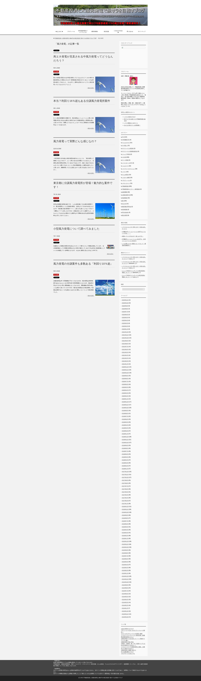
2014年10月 (125, 582)
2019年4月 (125, 425)
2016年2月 (125, 535)
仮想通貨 (124, 192)
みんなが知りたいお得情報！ (132, 125)
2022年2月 (125, 326)
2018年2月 (125, 465)
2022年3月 (125, 323)
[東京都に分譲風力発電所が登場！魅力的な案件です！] (105, 217)
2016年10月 (125, 512)
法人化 (124, 203)
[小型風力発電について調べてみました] (110, 247)
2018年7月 (125, 451)
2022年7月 (125, 311)
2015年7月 (125, 556)
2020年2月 (125, 396)
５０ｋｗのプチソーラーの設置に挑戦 (131, 633)
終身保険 (124, 209)
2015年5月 (125, 561)
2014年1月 (125, 608)
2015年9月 (125, 550)
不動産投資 (125, 186)
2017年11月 (125, 474)
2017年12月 (125, 471)
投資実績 (124, 198)
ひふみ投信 (125, 174)
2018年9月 (125, 445)
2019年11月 (125, 404)
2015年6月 (125, 559)
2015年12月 (125, 541)
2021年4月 (125, 355)
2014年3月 (125, 602)
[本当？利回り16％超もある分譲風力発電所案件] (105, 131)
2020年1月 (125, 399)
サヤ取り (124, 145)
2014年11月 (125, 579)
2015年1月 (125, 573)
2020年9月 (125, 375)
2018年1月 (125, 468)
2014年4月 (125, 599)
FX (123, 137)
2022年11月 (125, 300)
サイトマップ (141, 31)
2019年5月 (125, 422)
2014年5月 (125, 596)
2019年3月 (125, 428)
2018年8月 (125, 448)
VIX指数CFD (125, 139)
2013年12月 (125, 611)
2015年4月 (125, 564)
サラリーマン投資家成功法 (129, 151)
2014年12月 (125, 576)
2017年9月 (125, 480)
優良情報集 (94, 31)
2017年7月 (125, 486)
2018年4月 (125, 460)
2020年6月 (125, 384)
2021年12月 (125, 332)
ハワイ (124, 171)
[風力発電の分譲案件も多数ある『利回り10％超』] (105, 294)
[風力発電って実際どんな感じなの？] (105, 172)
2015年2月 (125, 570)
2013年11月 (125, 614)
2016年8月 (125, 518)
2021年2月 (125, 361)
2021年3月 (125, 358)
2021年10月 (125, 338)
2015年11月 (125, 544)
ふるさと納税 (126, 177)
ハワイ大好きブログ (129, 116)
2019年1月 (125, 433)
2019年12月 (125, 402)
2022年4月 (125, 320)
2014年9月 (125, 585)
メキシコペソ (126, 183)
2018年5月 (125, 457)
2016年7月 (125, 521)
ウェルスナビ (126, 142)
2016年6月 (125, 524)
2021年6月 (125, 349)
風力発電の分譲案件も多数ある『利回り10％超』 (83, 263)
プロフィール (71, 31)
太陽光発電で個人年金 (127, 642)
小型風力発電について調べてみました (76, 228)
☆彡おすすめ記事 (118, 31)
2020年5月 (125, 387)
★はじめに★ (59, 31)
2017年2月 (125, 500)
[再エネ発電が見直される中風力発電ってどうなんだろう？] (105, 91)
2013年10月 (125, 617)
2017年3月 (125, 497)
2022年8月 (125, 308)
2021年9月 (125, 340)
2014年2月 (125, 605)
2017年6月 (125, 489)
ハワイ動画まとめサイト (131, 123)
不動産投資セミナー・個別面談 (131, 189)
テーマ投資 (125, 160)
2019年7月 (125, 416)
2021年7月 (125, 346)
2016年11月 (125, 509)
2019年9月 (125, 410)
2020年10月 (125, 372)
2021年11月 (125, 335)
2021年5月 (125, 352)
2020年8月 (125, 378)
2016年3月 (125, 532)
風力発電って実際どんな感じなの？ (75, 141)
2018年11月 (125, 439)
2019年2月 (125, 431)
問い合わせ (130, 31)
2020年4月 (125, 390)
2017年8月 (125, 483)
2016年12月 (125, 506)
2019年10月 (125, 407)
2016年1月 (125, 538)
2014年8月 (125, 588)
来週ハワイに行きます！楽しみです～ (132, 236)
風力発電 (56, 71)
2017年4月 (125, 495)
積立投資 (106, 31)
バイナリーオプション (128, 169)
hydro (130, 258)
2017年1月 (125, 503)
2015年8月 (125, 553)
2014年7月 (125, 590)
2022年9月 (125, 306)
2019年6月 (125, 419)
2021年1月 (125, 364)
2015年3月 (125, 567)
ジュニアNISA (126, 154)
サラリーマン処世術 (127, 148)
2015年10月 (125, 547)
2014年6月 (125, 593)
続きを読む (91, 88)
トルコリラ (125, 166)
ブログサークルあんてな (128, 653)
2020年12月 (125, 367)
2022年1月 (125, 329)
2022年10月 (125, 303)
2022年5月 (125, 317)
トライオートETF (127, 163)
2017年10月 (125, 477)
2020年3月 (125, 393)
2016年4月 (125, 529)
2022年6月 (125, 314)
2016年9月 (125, 515)
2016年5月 (125, 527)
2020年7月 (125, 381)
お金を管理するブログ (127, 628)
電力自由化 (125, 212)
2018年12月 (125, 436)
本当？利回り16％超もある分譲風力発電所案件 (81, 100)
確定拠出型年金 (126, 206)
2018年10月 (125, 442)
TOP (75, 38)
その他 (124, 157)
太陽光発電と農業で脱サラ (128, 650)
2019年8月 (125, 413)
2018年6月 (125, 454)
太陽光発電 (125, 195)
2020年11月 (125, 370)
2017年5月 (125, 492)
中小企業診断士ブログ (127, 652)
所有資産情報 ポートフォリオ (82, 31)
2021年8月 (125, 343)
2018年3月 (125, 463)
